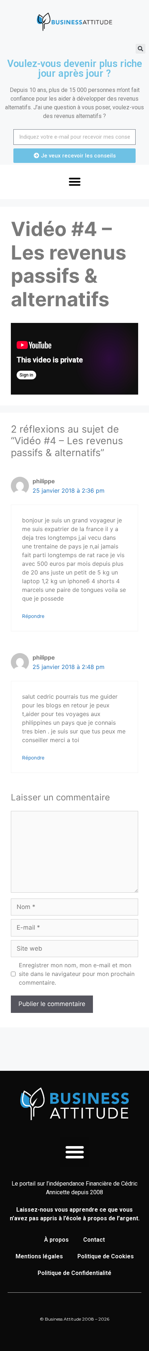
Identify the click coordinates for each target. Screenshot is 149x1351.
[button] (140, 49)
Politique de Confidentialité (74, 1273)
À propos (56, 1239)
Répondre (33, 616)
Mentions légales (39, 1256)
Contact (94, 1239)
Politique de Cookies (105, 1256)
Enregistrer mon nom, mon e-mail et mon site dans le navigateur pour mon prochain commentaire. (77, 973)
